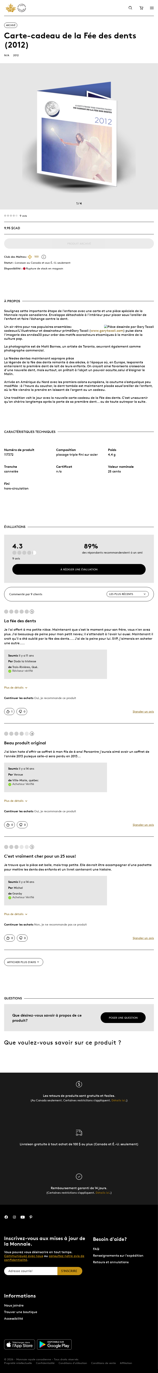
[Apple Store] (19, 1344)
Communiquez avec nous (23, 1256)
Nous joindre (14, 1305)
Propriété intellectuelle (18, 1363)
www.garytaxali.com (107, 331)
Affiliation (126, 1363)
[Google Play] (54, 1344)
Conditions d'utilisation (73, 1363)
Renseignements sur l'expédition (118, 1255)
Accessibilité (13, 1318)
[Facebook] (6, 1217)
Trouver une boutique (20, 1312)
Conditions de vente (103, 1363)
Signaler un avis (143, 711)
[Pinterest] (31, 1217)
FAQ (96, 1249)
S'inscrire (69, 1271)
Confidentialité (45, 1363)
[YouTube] (23, 1217)
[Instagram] (14, 1217)
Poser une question (123, 1017)
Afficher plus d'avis (21, 962)
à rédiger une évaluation (79, 569)
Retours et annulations (111, 1262)
